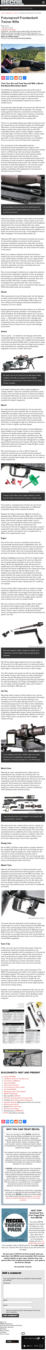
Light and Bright (10, 1083)
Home (3, 13)
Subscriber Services (6, 1327)
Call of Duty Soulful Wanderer (22, 1100)
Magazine (9, 13)
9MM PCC (20, 1111)
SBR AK (17, 1096)
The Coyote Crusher (11, 1085)
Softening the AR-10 (11, 1104)
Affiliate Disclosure (6, 1324)
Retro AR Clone (16, 1106)
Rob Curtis (5, 26)
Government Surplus (11, 1109)
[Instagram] (5, 1319)
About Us (3, 1322)
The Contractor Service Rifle (14, 1087)
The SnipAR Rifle (10, 1089)
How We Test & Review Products (11, 1325)
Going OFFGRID (10, 1077)
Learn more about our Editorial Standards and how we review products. (23, 1198)
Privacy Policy (4, 1330)
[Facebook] (2, 1319)
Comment (7, 1283)
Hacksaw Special (10, 1102)
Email (5, 1305)
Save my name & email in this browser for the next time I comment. (23, 1311)
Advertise (3, 1329)
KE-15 (6, 1113)
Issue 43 (15, 13)
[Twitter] (16, 1319)
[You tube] (9, 1319)
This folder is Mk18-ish (12, 1081)
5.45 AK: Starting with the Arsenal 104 (18, 1098)
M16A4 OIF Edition (11, 1094)
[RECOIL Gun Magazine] (12, 4)
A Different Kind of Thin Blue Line (16, 1079)
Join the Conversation (8, 29)
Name (5, 1300)
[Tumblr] (12, 1319)
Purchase (3, 1332)
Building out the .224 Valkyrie (15, 1092)
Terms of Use (4, 1334)
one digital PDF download (36, 1242)
